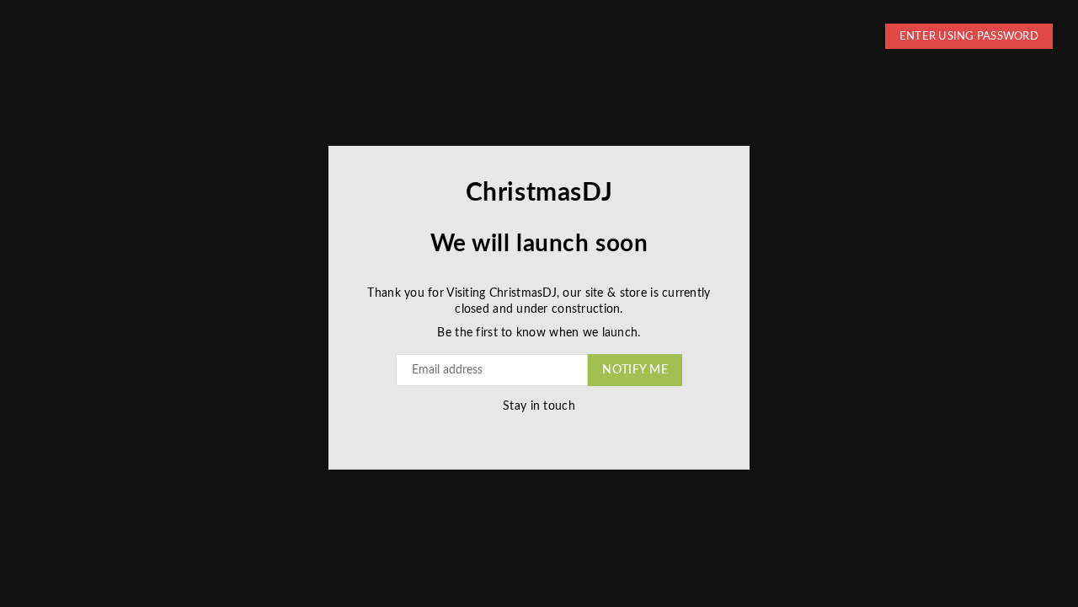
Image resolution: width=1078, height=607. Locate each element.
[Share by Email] (562, 432)
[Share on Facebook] (511, 432)
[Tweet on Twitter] (528, 432)
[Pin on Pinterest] (545, 432)
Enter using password (968, 36)
